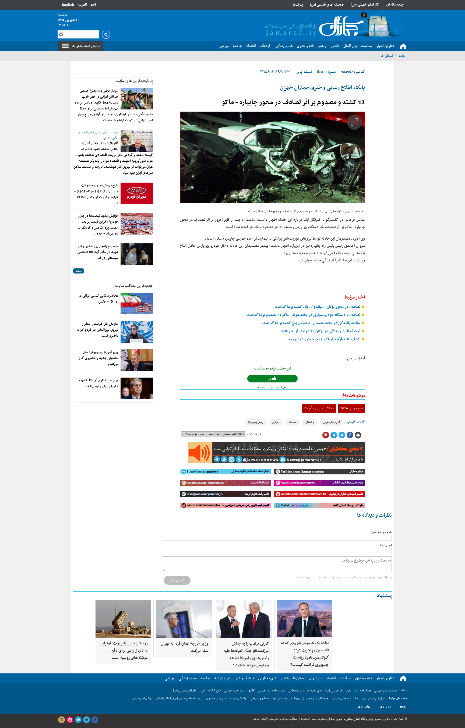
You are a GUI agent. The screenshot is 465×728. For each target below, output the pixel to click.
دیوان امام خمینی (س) (338, 690)
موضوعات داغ (354, 395)
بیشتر (78, 271)
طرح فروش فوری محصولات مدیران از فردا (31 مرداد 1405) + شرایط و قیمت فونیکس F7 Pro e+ (96, 194)
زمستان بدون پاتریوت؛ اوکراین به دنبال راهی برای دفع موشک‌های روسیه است (124, 650)
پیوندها (298, 5)
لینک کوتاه (254, 434)
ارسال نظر (177, 580)
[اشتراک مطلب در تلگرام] (333, 435)
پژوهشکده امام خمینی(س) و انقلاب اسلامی (178, 698)
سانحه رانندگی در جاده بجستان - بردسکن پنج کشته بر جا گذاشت (311, 323)
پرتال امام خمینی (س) (373, 698)
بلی (270, 379)
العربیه (82, 5)
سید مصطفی (296, 690)
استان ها (387, 55)
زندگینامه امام (363, 690)
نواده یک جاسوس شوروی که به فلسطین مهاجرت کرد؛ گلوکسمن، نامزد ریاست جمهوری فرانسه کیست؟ (305, 654)
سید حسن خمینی (234, 690)
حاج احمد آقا (314, 690)
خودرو (276, 422)
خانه (402, 55)
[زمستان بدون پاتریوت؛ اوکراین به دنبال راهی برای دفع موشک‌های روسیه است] (123, 619)
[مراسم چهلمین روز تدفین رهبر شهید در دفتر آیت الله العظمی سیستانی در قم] (137, 254)
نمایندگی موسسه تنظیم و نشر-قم (269, 698)
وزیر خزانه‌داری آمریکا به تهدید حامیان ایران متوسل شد (97, 383)
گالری (251, 690)
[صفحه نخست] (403, 46)
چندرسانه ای (395, 5)
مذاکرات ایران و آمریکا (319, 408)
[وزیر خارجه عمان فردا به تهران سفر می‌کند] (184, 619)
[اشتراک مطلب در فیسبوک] (350, 435)
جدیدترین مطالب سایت (134, 285)
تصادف (292, 422)
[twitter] (86, 720)
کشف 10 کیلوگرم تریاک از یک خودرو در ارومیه (325, 339)
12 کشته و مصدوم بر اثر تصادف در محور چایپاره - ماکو (293, 102)
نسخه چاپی (304, 72)
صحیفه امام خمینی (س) (327, 5)
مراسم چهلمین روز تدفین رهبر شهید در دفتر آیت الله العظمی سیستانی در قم (97, 252)
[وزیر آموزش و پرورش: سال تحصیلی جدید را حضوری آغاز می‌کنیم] (137, 360)
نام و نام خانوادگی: (381, 532)
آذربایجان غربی (331, 422)
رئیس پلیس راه (255, 422)
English (68, 5)
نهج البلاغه (214, 690)
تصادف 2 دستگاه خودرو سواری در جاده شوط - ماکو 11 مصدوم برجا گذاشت (303, 315)
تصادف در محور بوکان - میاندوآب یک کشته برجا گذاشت (317, 307)
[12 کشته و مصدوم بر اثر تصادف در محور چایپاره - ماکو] (272, 157)
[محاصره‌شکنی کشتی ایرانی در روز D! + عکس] (137, 303)
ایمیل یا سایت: (384, 545)
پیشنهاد (384, 596)
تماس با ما (364, 706)
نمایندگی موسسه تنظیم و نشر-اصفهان (226, 698)
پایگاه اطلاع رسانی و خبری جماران (346, 719)
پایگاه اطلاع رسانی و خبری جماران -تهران (322, 87)
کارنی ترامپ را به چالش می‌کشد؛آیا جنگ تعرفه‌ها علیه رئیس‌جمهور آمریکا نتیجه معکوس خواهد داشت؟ (246, 654)
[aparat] (69, 720)
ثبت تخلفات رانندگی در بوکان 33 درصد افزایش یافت (321, 331)
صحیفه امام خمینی (385, 690)
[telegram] (78, 720)
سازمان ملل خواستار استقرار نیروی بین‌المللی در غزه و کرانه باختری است (97, 330)
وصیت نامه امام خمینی (271, 690)
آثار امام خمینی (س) (365, 5)
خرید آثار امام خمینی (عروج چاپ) (309, 698)
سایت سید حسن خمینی (345, 698)
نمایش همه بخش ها (86, 45)
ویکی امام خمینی (141, 698)
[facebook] (94, 720)
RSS (403, 706)
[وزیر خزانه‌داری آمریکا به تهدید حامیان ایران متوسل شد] (137, 388)
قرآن (202, 690)
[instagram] (61, 720)
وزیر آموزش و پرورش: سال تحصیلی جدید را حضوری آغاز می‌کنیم (98, 358)
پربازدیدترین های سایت (134, 80)
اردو (93, 5)
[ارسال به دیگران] (358, 435)
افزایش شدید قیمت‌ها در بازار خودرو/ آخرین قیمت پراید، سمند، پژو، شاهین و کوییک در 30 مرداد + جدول (97, 225)
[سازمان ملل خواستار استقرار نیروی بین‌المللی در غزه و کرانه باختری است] (137, 332)
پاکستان (309, 422)
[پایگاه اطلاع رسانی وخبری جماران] (313, 27)
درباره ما (385, 706)
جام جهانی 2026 (351, 408)
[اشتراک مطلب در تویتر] (342, 435)
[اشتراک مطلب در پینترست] (325, 435)
